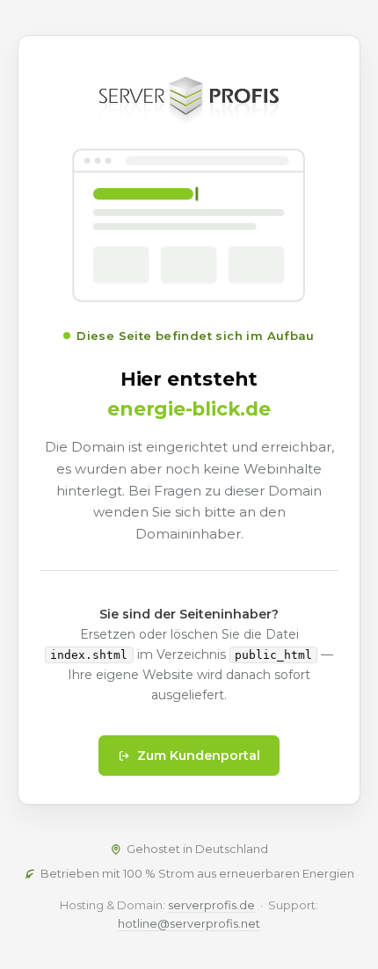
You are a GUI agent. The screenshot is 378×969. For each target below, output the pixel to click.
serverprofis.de (211, 905)
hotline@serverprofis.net (189, 923)
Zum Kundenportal (198, 755)
